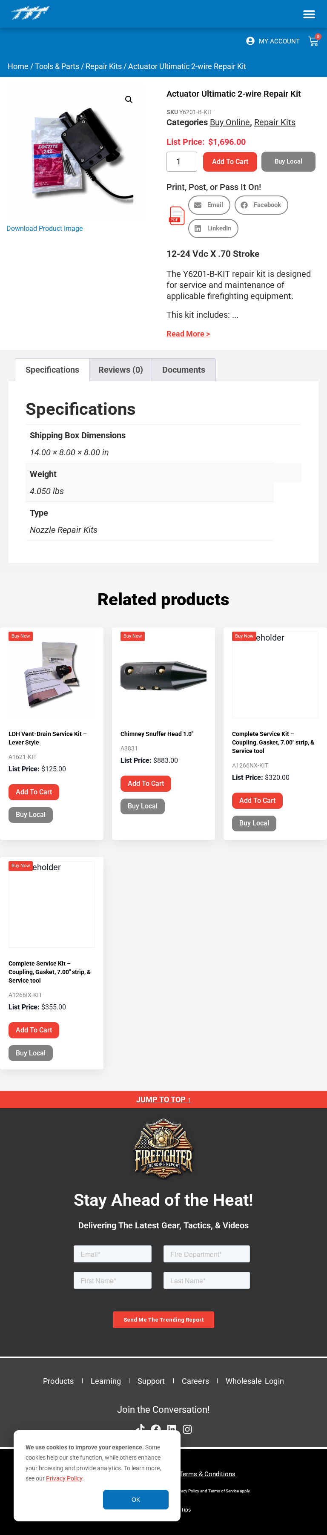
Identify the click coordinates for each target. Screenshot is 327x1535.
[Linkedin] (171, 1429)
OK (136, 1499)
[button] (308, 13)
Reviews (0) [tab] (120, 370)
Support (151, 1381)
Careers (195, 1381)
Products (58, 1381)
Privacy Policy (64, 1478)
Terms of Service (223, 1491)
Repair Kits (104, 66)
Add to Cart (230, 162)
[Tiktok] (140, 1429)
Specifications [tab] (52, 370)
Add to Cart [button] (34, 792)
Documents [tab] (183, 370)
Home (18, 66)
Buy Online (230, 122)
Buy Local (31, 815)
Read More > (188, 333)
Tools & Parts (57, 66)
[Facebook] (156, 1429)
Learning (106, 1381)
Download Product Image (44, 228)
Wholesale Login (255, 1381)
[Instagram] (187, 1429)
